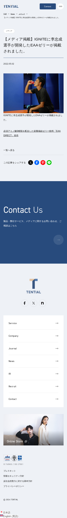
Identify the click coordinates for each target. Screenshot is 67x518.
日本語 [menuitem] (6, 512)
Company (13, 336)
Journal (13, 348)
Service (13, 323)
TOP (5, 14)
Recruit (12, 386)
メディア (22, 14)
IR (10, 373)
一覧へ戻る (9, 150)
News (13, 14)
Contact (47, 6)
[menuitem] (5, 512)
